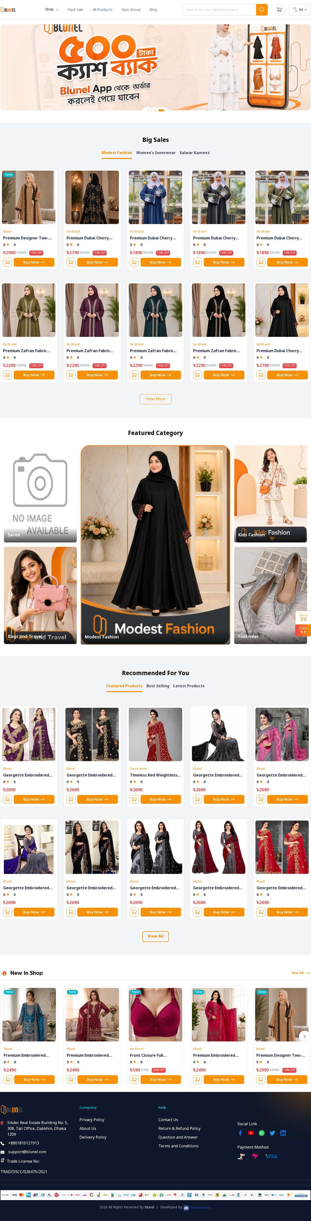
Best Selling (158, 686)
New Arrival (131, 10)
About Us (87, 1129)
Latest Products (189, 686)
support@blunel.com (27, 1152)
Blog (153, 10)
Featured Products (124, 686)
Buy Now (31, 262)
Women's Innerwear (156, 153)
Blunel (149, 1207)
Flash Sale (75, 10)
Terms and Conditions (178, 1146)
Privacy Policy (91, 1120)
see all (298, 973)
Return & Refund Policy (179, 1129)
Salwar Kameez (195, 153)
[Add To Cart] (7, 262)
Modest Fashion (117, 153)
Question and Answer (178, 1137)
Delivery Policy (92, 1137)
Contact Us (168, 1120)
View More (155, 399)
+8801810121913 (23, 1143)
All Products (102, 10)
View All (156, 936)
